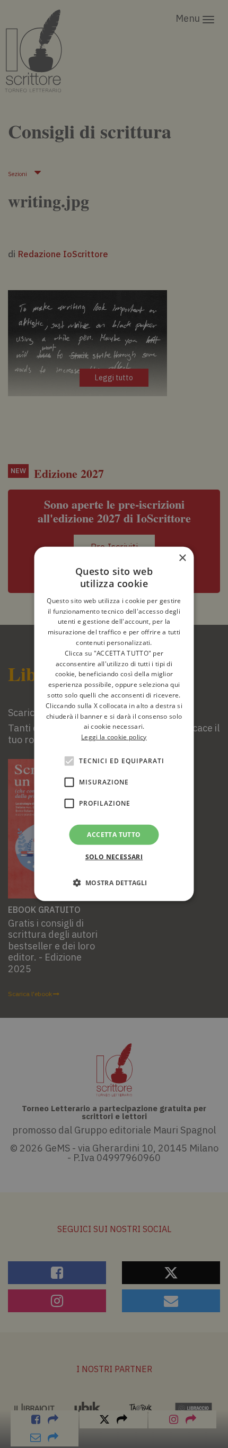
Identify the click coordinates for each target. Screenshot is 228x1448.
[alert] (114, 724)
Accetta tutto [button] (114, 834)
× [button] (182, 558)
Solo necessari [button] (114, 856)
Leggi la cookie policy (114, 737)
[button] (114, 882)
